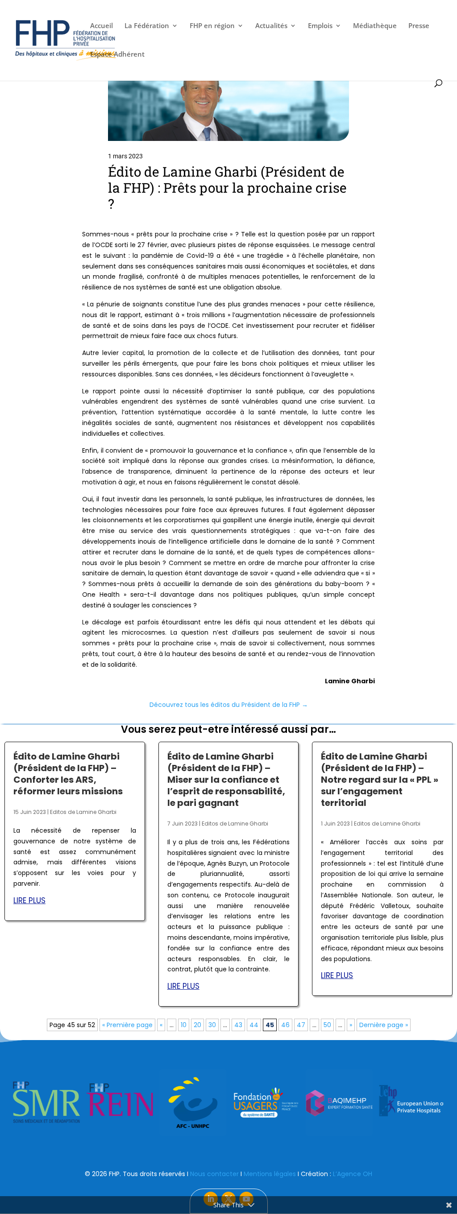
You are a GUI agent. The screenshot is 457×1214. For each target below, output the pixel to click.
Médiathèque (375, 26)
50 (327, 1024)
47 (301, 1024)
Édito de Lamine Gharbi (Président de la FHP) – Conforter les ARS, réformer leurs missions (68, 773)
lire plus (29, 900)
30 (212, 1024)
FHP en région (212, 26)
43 (238, 1024)
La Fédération (147, 26)
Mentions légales (270, 1173)
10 (184, 1024)
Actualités (271, 26)
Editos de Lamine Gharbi (83, 812)
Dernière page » (383, 1024)
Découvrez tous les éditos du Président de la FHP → (229, 704)
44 (253, 1024)
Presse (418, 26)
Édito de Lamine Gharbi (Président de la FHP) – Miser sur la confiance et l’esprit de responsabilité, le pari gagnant (226, 779)
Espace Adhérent (117, 54)
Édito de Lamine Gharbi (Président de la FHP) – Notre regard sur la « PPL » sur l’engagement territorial (379, 779)
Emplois (320, 26)
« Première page (127, 1024)
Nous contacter (214, 1173)
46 (285, 1024)
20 (197, 1024)
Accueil (101, 26)
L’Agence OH (352, 1173)
